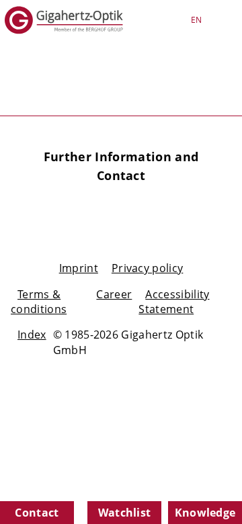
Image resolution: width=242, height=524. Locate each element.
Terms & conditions (39, 301)
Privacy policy (147, 268)
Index (31, 334)
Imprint (78, 268)
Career (114, 294)
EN (196, 20)
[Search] (153, 20)
